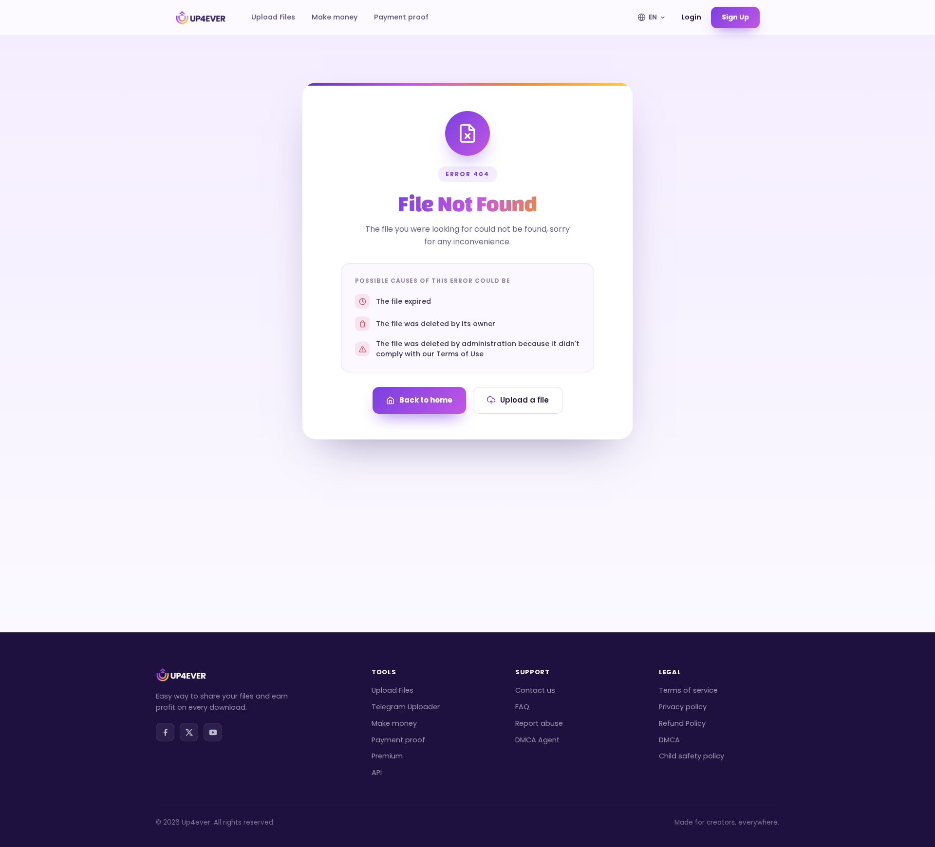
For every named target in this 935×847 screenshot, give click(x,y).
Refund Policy (682, 723)
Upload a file (524, 400)
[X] (189, 732)
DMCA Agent (537, 740)
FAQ (522, 707)
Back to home (425, 400)
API (377, 772)
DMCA (669, 740)
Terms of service (688, 690)
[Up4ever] (200, 17)
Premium (387, 756)
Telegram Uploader (406, 707)
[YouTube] (213, 732)
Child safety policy (691, 756)
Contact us (535, 690)
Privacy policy (683, 707)
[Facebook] (165, 732)
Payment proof (401, 17)
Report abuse (539, 723)
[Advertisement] (467, 512)
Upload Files (273, 17)
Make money (334, 17)
